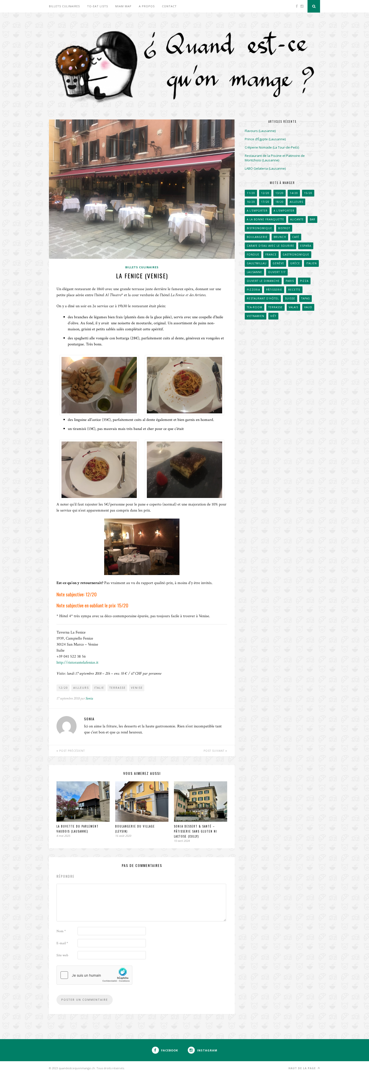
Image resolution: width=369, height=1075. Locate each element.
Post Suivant (214, 750)
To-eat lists (97, 6)
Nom (61, 931)
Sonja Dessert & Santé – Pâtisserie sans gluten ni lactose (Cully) (195, 831)
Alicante (297, 219)
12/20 (63, 687)
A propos (147, 6)
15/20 (308, 193)
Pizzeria (253, 289)
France (271, 254)
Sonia (89, 698)
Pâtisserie (274, 289)
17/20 (265, 202)
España (305, 245)
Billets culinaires (64, 6)
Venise (137, 687)
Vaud (308, 307)
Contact (169, 6)
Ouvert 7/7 (277, 272)
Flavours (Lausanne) (260, 131)
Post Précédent (71, 750)
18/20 (279, 202)
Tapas (305, 298)
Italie (99, 687)
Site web (62, 955)
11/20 (251, 193)
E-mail (62, 943)
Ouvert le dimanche (263, 281)
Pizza (304, 281)
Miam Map (123, 6)
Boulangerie (257, 237)
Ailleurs (81, 687)
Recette (294, 289)
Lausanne (254, 272)
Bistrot (284, 228)
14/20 (294, 193)
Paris (290, 281)
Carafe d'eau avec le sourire (270, 245)
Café (295, 237)
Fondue (253, 254)
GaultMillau (257, 263)
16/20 (251, 202)
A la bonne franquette (265, 219)
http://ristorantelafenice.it (77, 662)
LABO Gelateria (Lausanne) (265, 168)
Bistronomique (259, 228)
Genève (278, 263)
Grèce (295, 263)
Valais (293, 307)
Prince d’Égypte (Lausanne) (265, 139)
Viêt (273, 316)
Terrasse (117, 687)
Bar (312, 219)
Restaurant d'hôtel (263, 298)
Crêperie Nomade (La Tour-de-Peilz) (272, 147)
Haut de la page (302, 1068)
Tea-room (254, 307)
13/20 (279, 193)
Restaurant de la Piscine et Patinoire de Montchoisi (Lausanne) (275, 157)
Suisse (290, 298)
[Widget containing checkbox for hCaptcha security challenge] (94, 975)
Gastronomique (296, 254)
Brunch (280, 237)
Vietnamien (255, 316)
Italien (311, 263)
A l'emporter (257, 210)
